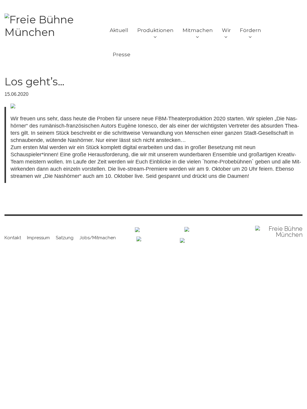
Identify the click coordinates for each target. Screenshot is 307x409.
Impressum (38, 237)
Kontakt (12, 237)
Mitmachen (198, 30)
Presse (121, 54)
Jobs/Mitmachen (97, 237)
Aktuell (119, 30)
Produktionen (155, 30)
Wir (226, 30)
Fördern (250, 30)
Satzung (64, 237)
